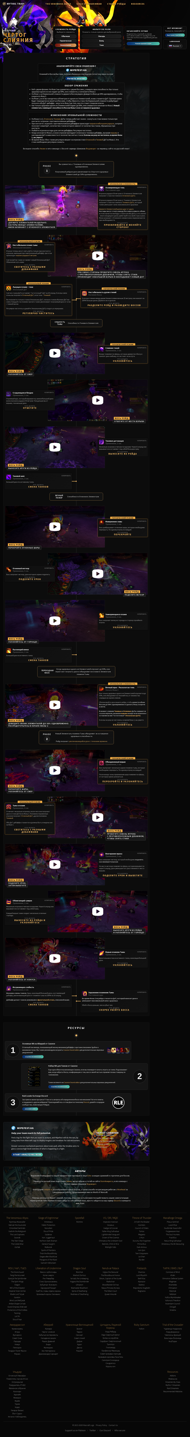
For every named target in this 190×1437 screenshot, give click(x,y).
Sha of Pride (48, 1231)
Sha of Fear (17, 1319)
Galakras (48, 1234)
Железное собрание (17, 1388)
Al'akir (172, 1275)
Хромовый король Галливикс (48, 1294)
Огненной (90, 140)
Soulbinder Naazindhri (173, 1228)
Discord (86, 1102)
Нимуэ (17, 1344)
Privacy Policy (101, 1425)
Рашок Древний (48, 1341)
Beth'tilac (141, 1278)
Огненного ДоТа (128, 196)
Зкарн (48, 1344)
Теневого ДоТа (128, 202)
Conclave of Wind (173, 1272)
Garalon (17, 1297)
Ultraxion (79, 1285)
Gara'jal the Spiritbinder (17, 1278)
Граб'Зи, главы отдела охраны (48, 1291)
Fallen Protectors (48, 1225)
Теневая (57, 119)
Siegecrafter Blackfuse (48, 1257)
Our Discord (105, 1430)
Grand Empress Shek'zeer (17, 1307)
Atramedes (173, 1285)
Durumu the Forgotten (142, 1241)
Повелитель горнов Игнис (17, 1379)
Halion (141, 1329)
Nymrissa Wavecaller (17, 1222)
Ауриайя (17, 1394)
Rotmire (79, 1222)
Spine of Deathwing (79, 1291)
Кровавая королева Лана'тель (110, 1357)
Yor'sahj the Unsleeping (79, 1278)
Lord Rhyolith (141, 1275)
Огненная (48, 119)
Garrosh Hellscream (48, 1263)
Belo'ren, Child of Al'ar (110, 1244)
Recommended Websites (172, 1391)
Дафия (79, 1341)
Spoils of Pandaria (48, 1250)
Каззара (48, 1329)
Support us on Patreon (75, 1430)
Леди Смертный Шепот (110, 1335)
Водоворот (91, 148)
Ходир (17, 1407)
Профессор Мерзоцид (110, 1351)
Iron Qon (141, 1250)
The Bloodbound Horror (110, 1275)
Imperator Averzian (110, 1222)
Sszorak (17, 1237)
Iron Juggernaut (48, 1237)
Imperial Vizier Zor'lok (17, 1291)
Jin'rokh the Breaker (141, 1222)
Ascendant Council (172, 1304)
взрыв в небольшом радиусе (102, 123)
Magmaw (172, 1281)
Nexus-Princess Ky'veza (110, 1288)
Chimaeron (173, 1288)
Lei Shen (141, 1257)
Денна (79, 1348)
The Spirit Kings (17, 1281)
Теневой (99, 140)
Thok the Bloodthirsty (48, 1253)
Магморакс (48, 1348)
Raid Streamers (173, 1388)
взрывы (114, 133)
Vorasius (110, 1225)
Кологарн (17, 1391)
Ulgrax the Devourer (110, 1272)
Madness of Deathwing (79, 1294)
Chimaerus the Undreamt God (110, 1241)
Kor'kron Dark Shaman (48, 1241)
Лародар (17, 1341)
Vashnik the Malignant (17, 1231)
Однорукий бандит (48, 1288)
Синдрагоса (110, 1363)
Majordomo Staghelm (141, 1288)
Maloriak (172, 1291)
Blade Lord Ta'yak (17, 1294)
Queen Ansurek (110, 1294)
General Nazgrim (48, 1244)
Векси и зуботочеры (48, 1272)
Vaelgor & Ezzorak (110, 1228)
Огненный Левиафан (17, 1376)
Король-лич (110, 1366)
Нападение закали (48, 1338)
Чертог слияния (48, 1332)
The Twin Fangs (17, 1241)
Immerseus (48, 1222)
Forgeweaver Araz (173, 1231)
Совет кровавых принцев (110, 1354)
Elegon (17, 1285)
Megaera (141, 1234)
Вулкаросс (17, 1335)
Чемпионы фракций (173, 1335)
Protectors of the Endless (17, 1310)
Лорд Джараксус (172, 1332)
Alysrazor (141, 1281)
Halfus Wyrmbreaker (173, 1297)
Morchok (79, 1272)
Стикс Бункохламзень (48, 1281)
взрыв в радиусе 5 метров (26, 255)
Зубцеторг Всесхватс (48, 1285)
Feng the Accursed (17, 1275)
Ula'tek (17, 1247)
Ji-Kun (141, 1237)
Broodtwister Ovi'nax (110, 1285)
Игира (17, 1332)
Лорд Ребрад (110, 1332)
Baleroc (142, 1285)
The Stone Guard (17, 1272)
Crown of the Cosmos (110, 1237)
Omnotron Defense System (172, 1278)
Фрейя (17, 1401)
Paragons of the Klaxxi (48, 1260)
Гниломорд (110, 1347)
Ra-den (141, 1260)
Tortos (141, 1231)
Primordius (141, 1244)
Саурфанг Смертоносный (110, 1341)
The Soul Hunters (173, 1234)
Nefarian (172, 1294)
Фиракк (17, 1354)
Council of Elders (141, 1228)
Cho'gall (173, 1307)
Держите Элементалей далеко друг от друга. (116, 209)
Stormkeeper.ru (106, 1181)
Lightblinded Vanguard (110, 1234)
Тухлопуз (110, 1344)
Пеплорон (17, 1348)
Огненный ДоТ (28, 295)
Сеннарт (79, 1335)
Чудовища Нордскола (173, 1329)
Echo (89, 1175)
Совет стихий (79, 1338)
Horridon (141, 1225)
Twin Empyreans (141, 1253)
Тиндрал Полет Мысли (17, 1351)
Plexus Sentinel (173, 1222)
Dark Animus (142, 1247)
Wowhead (121, 1189)
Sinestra (173, 1310)
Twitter (92, 1430)
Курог (79, 1344)
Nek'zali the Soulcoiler (17, 1225)
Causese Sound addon (71, 1050)
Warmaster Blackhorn (79, 1288)
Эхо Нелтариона (48, 1351)
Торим (17, 1404)
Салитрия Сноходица (110, 1360)
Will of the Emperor (17, 1288)
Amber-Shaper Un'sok (17, 1304)
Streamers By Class (172, 1382)
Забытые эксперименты (48, 1335)
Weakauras (172, 1379)
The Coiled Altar (17, 1244)
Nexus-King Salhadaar (172, 1241)
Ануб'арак (173, 1341)
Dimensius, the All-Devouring (173, 1244)
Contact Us (113, 1425)
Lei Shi (17, 1316)
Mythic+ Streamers (173, 1385)
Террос (79, 1332)
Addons (173, 1376)
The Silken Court (110, 1291)
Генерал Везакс (17, 1410)
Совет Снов (17, 1338)
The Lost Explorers (17, 1234)
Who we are (119, 1430)
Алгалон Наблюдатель (17, 1417)
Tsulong (17, 1313)
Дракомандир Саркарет (48, 1354)
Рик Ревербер (48, 1278)
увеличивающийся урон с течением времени (88, 741)
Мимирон (17, 1398)
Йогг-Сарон (17, 1413)
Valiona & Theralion (172, 1300)
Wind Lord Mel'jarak (17, 1300)
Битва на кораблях (110, 1338)
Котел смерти (48, 1275)
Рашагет (79, 1351)
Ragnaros (141, 1291)
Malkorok (48, 1247)
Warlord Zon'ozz (79, 1275)
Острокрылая (17, 1382)
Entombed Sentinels (17, 1228)
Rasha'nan (110, 1281)
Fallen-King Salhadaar (110, 1231)
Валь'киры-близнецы (172, 1338)
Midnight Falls (110, 1247)
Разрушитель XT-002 (17, 1385)
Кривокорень (17, 1329)
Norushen (48, 1228)
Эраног (79, 1329)
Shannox (141, 1272)
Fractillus (172, 1237)
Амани (43, 148)
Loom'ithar (172, 1225)
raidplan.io (48, 1189)
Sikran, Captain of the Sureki (110, 1278)
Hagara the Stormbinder (79, 1281)
